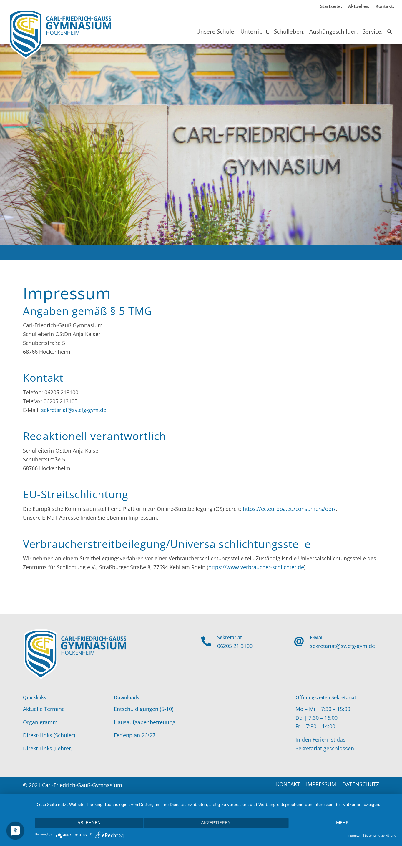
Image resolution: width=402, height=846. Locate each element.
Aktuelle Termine (44, 708)
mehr (342, 822)
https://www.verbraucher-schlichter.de (256, 567)
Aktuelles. (358, 6)
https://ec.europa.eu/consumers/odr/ (289, 508)
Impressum (354, 835)
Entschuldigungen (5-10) (143, 708)
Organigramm (40, 722)
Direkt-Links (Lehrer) (47, 748)
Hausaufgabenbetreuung (144, 722)
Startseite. (331, 6)
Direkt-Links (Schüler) (49, 735)
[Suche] (389, 26)
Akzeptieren (216, 822)
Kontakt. (385, 6)
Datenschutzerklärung (380, 835)
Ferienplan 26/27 (134, 735)
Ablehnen (89, 822)
